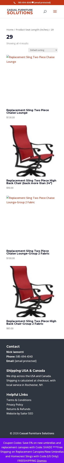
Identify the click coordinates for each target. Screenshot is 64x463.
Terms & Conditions (18, 400)
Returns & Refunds (18, 409)
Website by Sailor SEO (19, 413)
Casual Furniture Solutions (36, 433)
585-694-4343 (24, 2)
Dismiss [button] (42, 461)
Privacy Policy (14, 404)
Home (9, 29)
